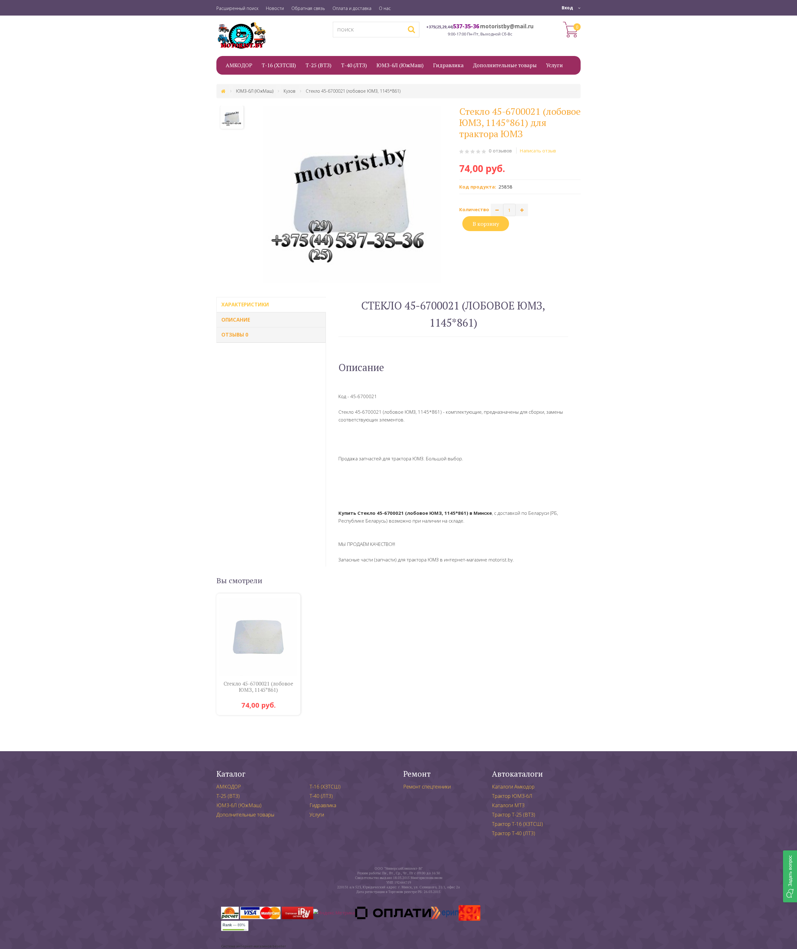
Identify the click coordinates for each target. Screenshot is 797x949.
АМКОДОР (228, 786)
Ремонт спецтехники (427, 786)
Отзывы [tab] (234, 334)
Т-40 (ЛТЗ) (321, 796)
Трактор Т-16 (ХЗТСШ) (517, 824)
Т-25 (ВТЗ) (228, 796)
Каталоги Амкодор (513, 786)
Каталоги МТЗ (508, 805)
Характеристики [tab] (245, 304)
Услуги (316, 814)
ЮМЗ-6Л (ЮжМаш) (239, 805)
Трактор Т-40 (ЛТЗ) (513, 833)
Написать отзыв (538, 150)
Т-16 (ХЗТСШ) (325, 786)
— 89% (234, 925)
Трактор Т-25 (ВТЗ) (513, 814)
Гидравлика (322, 805)
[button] (790, 876)
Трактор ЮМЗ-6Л (512, 796)
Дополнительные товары (245, 814)
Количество (474, 209)
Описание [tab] (235, 319)
